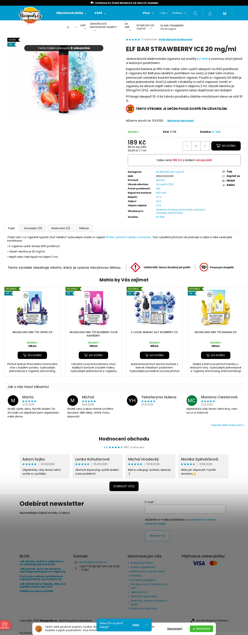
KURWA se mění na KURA (36, 591)
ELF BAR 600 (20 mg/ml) (170, 172)
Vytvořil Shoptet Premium (212, 620)
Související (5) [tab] (33, 228)
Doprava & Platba (142, 563)
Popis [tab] (11, 228)
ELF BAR (202, 58)
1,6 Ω (158, 201)
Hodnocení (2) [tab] (60, 228)
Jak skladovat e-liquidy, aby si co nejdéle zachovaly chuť (43, 585)
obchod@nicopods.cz (93, 562)
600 (158, 188)
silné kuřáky (185, 209)
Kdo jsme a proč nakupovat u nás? (149, 586)
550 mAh (161, 192)
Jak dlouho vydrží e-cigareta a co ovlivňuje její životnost (41, 563)
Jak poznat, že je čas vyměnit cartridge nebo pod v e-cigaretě (42, 570)
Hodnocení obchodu (124, 439)
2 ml (158, 205)
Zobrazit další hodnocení (226, 425)
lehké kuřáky (175, 212)
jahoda (160, 180)
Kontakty (136, 575)
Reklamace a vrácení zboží (148, 571)
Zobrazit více (124, 486)
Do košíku (229, 146)
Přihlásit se (157, 536)
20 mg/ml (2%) (165, 184)
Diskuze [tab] (84, 228)
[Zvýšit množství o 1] (204, 146)
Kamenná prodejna (143, 580)
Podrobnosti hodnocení (175, 39)
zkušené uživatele (166, 209)
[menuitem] (72, 13)
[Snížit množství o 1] (187, 146)
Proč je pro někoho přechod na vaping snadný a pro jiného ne (41, 578)
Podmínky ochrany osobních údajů (149, 602)
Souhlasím (203, 628)
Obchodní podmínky (144, 596)
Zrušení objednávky (143, 567)
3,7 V (159, 197)
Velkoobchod (139, 592)
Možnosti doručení (180, 120)
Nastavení (174, 629)
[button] (32, 355)
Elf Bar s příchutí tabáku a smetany (128, 237)
